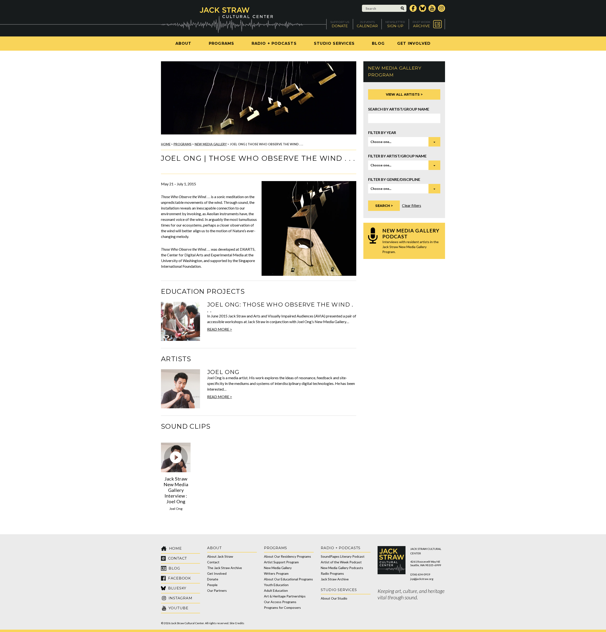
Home (165, 144)
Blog (378, 43)
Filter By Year (382, 132)
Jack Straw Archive (335, 579)
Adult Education (276, 590)
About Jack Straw (220, 556)
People (212, 585)
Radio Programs (332, 573)
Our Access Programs (280, 602)
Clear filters (411, 205)
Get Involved (414, 43)
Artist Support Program (281, 562)
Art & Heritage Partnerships (285, 596)
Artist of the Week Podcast (341, 562)
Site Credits (237, 623)
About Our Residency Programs (287, 556)
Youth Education (276, 585)
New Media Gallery (211, 144)
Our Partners (217, 590)
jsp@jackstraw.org (421, 579)
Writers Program (276, 573)
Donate (212, 579)
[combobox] (404, 142)
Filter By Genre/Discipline (394, 179)
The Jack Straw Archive (224, 568)
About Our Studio (334, 598)
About (183, 43)
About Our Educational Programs (288, 579)
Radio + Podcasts (274, 43)
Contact (213, 562)
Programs (221, 43)
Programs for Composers (282, 607)
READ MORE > (219, 329)
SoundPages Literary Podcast (343, 556)
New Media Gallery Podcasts (342, 568)
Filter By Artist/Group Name (397, 156)
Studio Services (334, 43)
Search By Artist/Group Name (398, 109)
